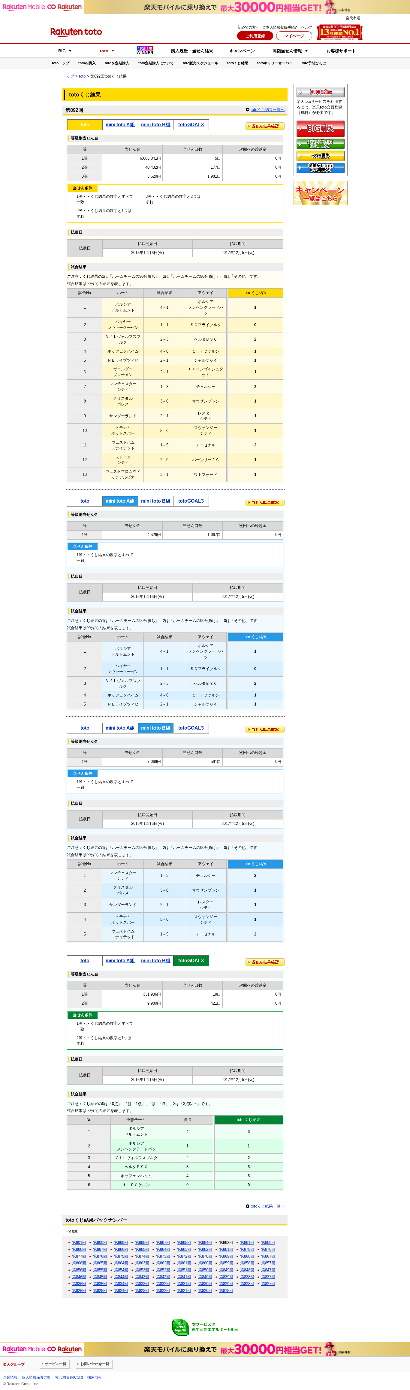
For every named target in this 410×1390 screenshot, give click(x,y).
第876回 (100, 1256)
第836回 (79, 1283)
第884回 (163, 1249)
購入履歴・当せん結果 (192, 50)
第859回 (226, 1263)
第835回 (100, 1283)
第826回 (79, 1290)
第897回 (163, 1242)
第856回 (79, 1270)
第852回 (163, 1270)
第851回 (184, 1270)
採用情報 (94, 1377)
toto (82, 76)
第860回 (205, 1263)
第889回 (268, 1242)
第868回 (247, 1256)
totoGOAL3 (191, 124)
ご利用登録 (255, 36)
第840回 (205, 1277)
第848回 (247, 1270)
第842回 (163, 1277)
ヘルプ (306, 27)
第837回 (268, 1277)
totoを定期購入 (117, 63)
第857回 (268, 1263)
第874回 (142, 1256)
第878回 (268, 1249)
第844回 (121, 1277)
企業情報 (10, 1377)
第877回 (79, 1256)
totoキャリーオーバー (275, 63)
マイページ (294, 36)
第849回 (226, 1270)
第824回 (121, 1290)
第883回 (184, 1249)
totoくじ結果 (237, 63)
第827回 (268, 1283)
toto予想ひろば (314, 63)
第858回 (247, 1263)
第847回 (268, 1270)
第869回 (226, 1256)
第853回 (142, 1270)
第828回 (247, 1283)
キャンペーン (242, 50)
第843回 (142, 1277)
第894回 (205, 1242)
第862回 (163, 1263)
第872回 (184, 1256)
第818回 (226, 1290)
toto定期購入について (156, 63)
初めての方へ (248, 27)
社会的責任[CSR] (69, 1377)
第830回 (205, 1283)
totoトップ (60, 63)
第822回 (163, 1290)
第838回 (247, 1277)
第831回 (184, 1283)
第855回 (100, 1270)
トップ (68, 76)
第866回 (79, 1263)
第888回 (79, 1249)
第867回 (268, 1256)
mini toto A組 (120, 124)
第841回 (184, 1277)
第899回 (121, 1242)
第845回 (100, 1277)
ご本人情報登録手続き (280, 27)
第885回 (142, 1249)
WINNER (145, 51)
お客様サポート (341, 50)
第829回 (226, 1283)
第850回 (205, 1270)
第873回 (163, 1256)
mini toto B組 (155, 124)
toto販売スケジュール (200, 63)
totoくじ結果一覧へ (268, 109)
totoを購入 (87, 63)
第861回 (184, 1263)
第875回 (121, 1256)
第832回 (163, 1283)
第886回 (121, 1249)
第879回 (247, 1249)
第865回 (100, 1263)
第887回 (100, 1249)
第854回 (121, 1270)
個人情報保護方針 (36, 1377)
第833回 (142, 1283)
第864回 (121, 1263)
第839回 (226, 1277)
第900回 (100, 1242)
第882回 (205, 1249)
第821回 (184, 1290)
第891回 (247, 1242)
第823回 (142, 1290)
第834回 (121, 1283)
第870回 (205, 1256)
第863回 (142, 1263)
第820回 (205, 1290)
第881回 (226, 1249)
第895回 (184, 1242)
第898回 (142, 1242)
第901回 (79, 1242)
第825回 (100, 1290)
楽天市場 (353, 18)
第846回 (79, 1277)
